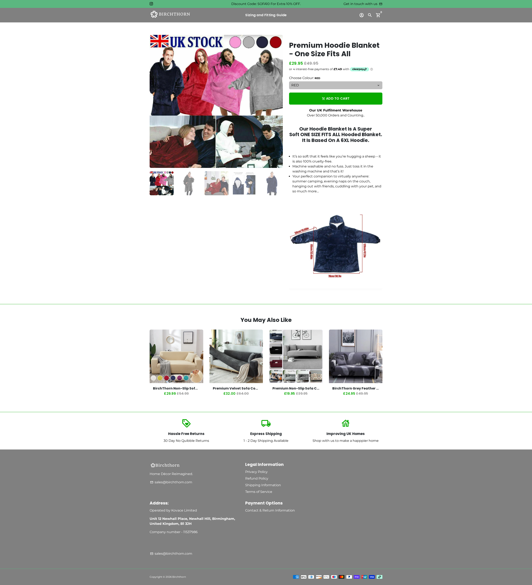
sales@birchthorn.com (171, 482)
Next (277, 101)
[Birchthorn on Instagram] (151, 4)
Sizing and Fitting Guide (266, 15)
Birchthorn (179, 576)
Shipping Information (263, 485)
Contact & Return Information (270, 510)
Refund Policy (256, 478)
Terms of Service (258, 492)
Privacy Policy (256, 472)
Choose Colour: (304, 78)
